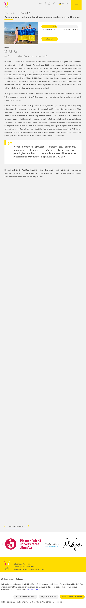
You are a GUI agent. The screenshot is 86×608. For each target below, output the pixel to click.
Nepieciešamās (9, 602)
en (67, 3)
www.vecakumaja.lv (51, 546)
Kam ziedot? (25, 13)
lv (60, 3)
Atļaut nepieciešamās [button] (25, 596)
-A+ (40, 3)
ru (63, 3)
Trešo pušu (58, 602)
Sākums (7, 13)
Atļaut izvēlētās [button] (48, 596)
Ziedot (15, 13)
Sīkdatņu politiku (33, 590)
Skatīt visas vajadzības (16, 526)
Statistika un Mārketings (41, 602)
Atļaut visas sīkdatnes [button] (72, 596)
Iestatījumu (23, 602)
